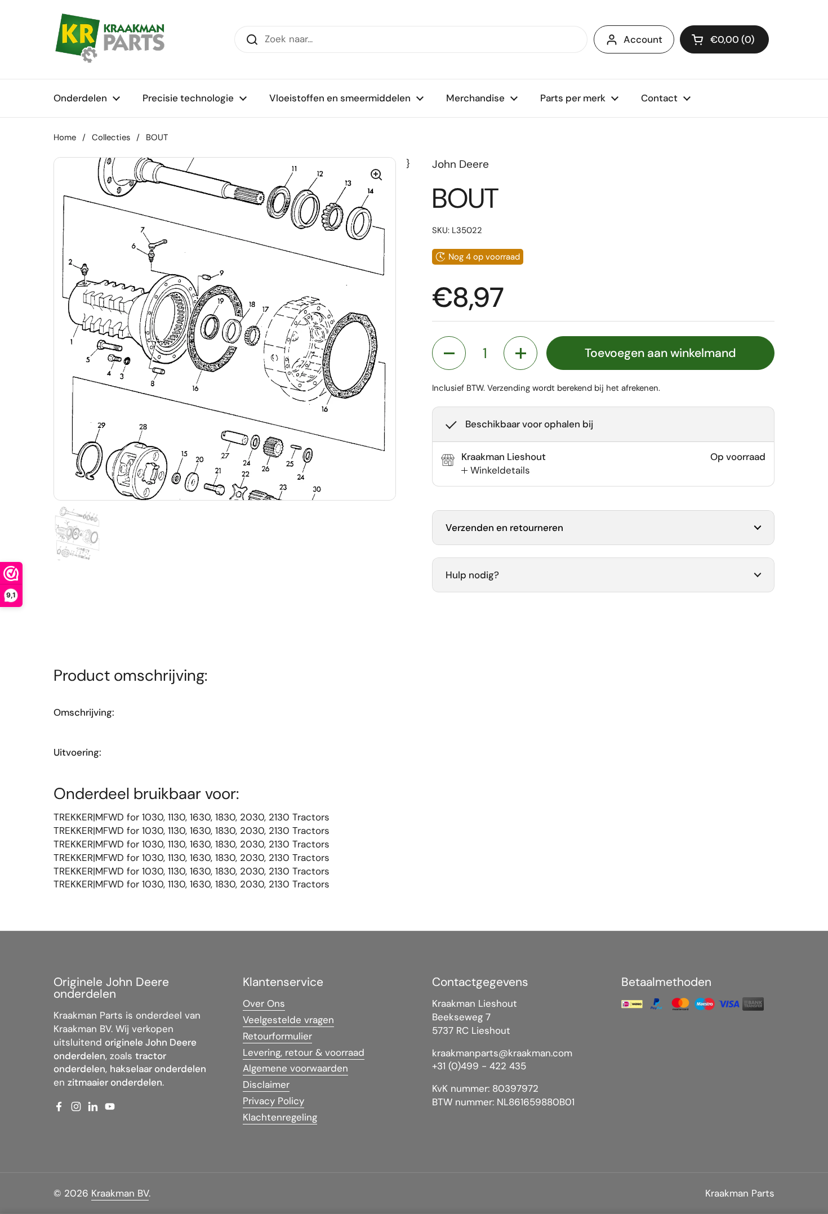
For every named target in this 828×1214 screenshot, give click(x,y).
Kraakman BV (120, 1193)
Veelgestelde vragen (288, 1020)
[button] (724, 39)
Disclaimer (266, 1084)
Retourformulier (277, 1036)
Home (65, 137)
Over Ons (264, 1003)
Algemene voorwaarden (295, 1068)
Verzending (508, 388)
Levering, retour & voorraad (303, 1052)
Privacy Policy (273, 1101)
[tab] (495, 470)
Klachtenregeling (280, 1117)
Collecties (111, 137)
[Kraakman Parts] (110, 39)
